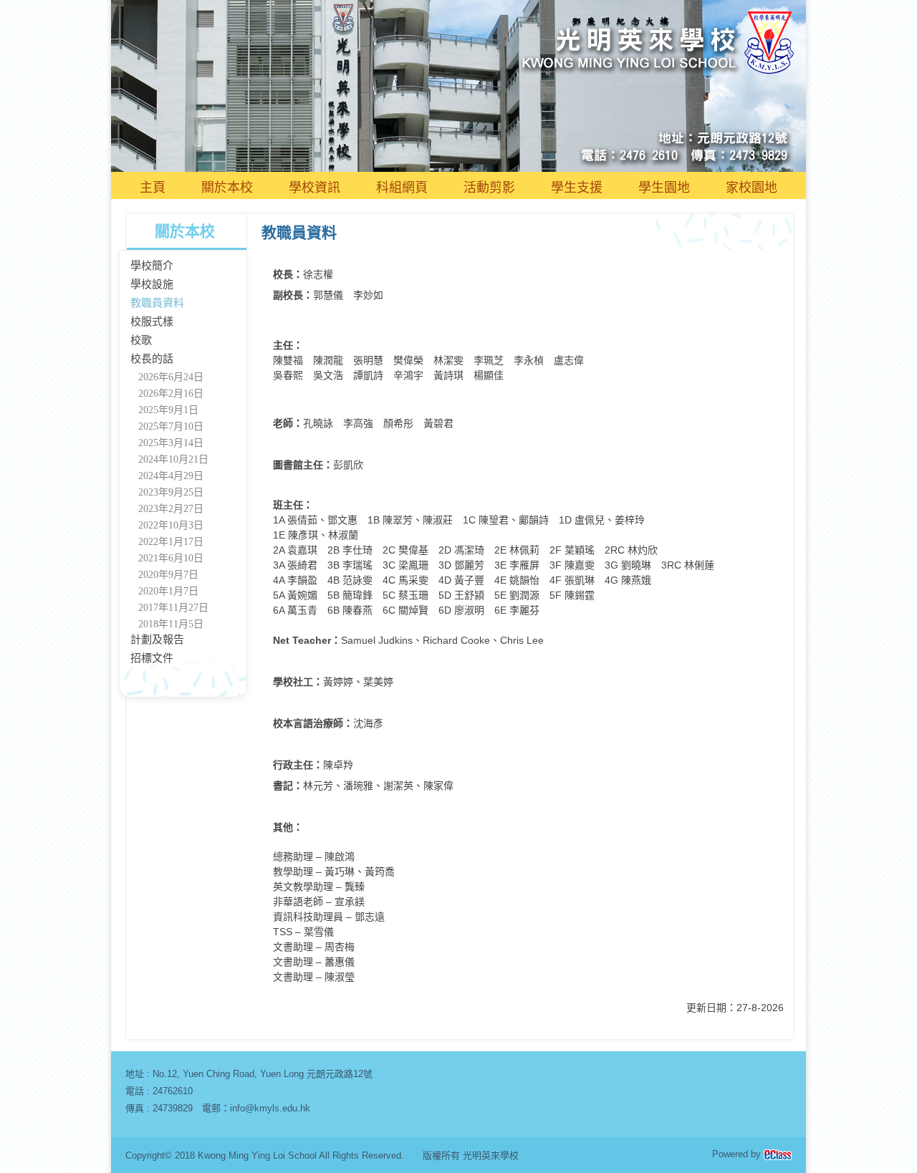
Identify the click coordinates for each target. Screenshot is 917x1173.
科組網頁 (402, 187)
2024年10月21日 (173, 459)
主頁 (152, 187)
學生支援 (576, 187)
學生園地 (664, 187)
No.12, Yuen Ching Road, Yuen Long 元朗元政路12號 (263, 1073)
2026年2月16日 (170, 393)
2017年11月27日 (173, 607)
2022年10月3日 (170, 525)
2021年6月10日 (170, 558)
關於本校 (227, 187)
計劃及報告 (157, 639)
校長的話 (151, 359)
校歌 (141, 340)
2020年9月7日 (168, 574)
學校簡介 (151, 265)
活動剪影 (489, 187)
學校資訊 (314, 187)
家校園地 (751, 187)
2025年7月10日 (170, 426)
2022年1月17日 (170, 541)
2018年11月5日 (170, 624)
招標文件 (151, 658)
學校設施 (151, 284)
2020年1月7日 (168, 591)
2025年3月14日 (170, 443)
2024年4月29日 (170, 475)
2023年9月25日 (170, 492)
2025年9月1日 (168, 410)
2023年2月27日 (170, 508)
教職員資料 (157, 303)
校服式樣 (151, 321)
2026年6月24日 (170, 377)
